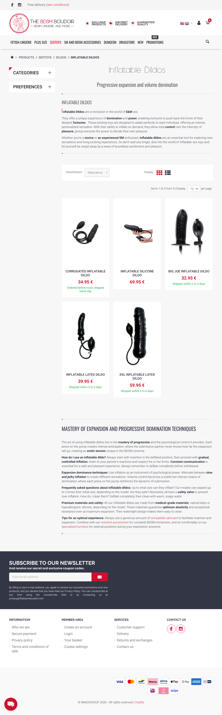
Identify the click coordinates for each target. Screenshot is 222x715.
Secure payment (24, 634)
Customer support (131, 627)
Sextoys (55, 42)
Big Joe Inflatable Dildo (188, 271)
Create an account (78, 627)
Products (26, 57)
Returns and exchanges (134, 640)
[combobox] (97, 172)
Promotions (154, 40)
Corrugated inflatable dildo (85, 273)
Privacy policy (22, 640)
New (141, 42)
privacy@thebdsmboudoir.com (26, 598)
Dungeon (110, 42)
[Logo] (41, 23)
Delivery (123, 634)
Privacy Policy (72, 591)
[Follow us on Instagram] (19, 5)
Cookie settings (76, 647)
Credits (139, 702)
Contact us (125, 647)
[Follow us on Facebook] (12, 5)
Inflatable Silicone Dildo (137, 273)
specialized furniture (75, 527)
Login (68, 634)
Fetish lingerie (21, 42)
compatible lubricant (164, 518)
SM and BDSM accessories (82, 42)
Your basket (73, 640)
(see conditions (57, 5)
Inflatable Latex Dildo (85, 375)
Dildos (61, 57)
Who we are (20, 627)
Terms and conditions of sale (30, 649)
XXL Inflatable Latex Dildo (137, 376)
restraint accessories (115, 522)
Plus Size (40, 42)
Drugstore (127, 42)
